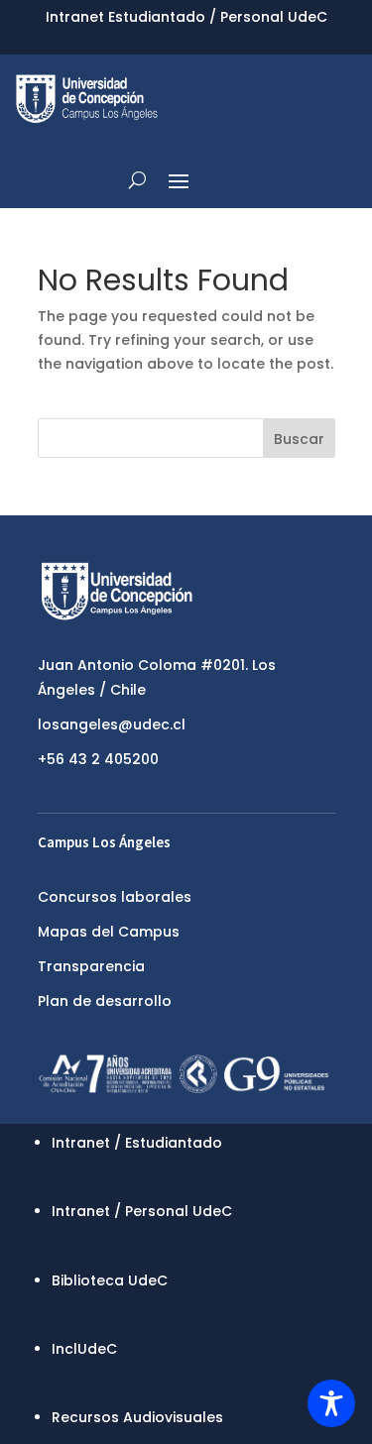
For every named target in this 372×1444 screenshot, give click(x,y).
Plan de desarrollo (105, 1001)
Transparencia (91, 966)
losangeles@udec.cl (112, 724)
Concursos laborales (114, 897)
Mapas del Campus (109, 932)
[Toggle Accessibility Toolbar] (331, 1403)
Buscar (299, 439)
